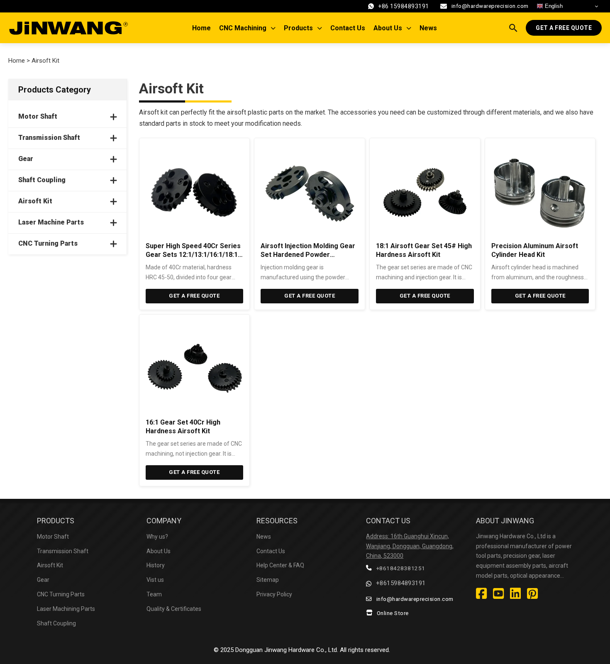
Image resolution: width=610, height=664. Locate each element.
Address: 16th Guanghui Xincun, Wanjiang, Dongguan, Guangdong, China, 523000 (410, 546)
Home (201, 28)
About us (387, 28)
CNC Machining (242, 28)
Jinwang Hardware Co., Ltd (300, 650)
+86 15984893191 (403, 6)
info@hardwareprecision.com (490, 5)
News (428, 28)
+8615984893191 (401, 583)
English (553, 6)
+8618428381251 (400, 568)
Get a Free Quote (564, 27)
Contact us (347, 28)
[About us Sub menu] (410, 28)
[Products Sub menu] (321, 28)
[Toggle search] (513, 28)
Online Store (393, 613)
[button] (67, 117)
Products (298, 28)
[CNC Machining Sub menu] (275, 28)
